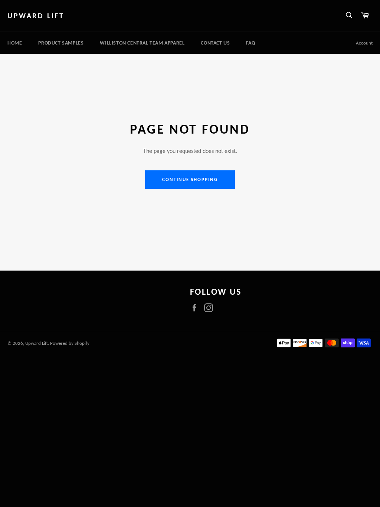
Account (364, 43)
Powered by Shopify (69, 343)
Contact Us (215, 43)
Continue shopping (190, 179)
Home (14, 43)
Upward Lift (36, 15)
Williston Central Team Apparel (142, 43)
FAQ (250, 43)
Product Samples (60, 43)
